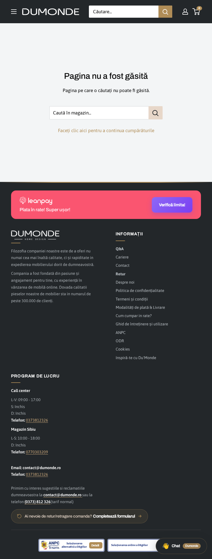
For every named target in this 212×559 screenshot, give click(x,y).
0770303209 (37, 452)
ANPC (121, 332)
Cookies (123, 349)
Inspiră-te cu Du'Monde (136, 357)
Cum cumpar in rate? (134, 315)
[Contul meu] (185, 12)
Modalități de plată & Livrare (140, 307)
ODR (120, 340)
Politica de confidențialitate (140, 290)
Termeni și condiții (132, 299)
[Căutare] (165, 12)
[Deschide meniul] (14, 11)
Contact (122, 265)
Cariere (122, 257)
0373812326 (37, 420)
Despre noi (125, 282)
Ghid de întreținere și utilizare (142, 324)
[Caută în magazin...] (156, 112)
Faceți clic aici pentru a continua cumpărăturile (106, 130)
